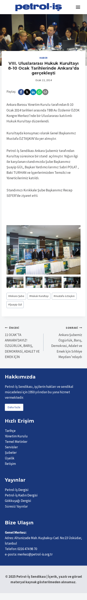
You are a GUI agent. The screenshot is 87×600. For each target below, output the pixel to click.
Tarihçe (10, 430)
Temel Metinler (16, 441)
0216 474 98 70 (27, 549)
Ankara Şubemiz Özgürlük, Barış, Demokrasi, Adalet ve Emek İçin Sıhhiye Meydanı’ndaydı (66, 342)
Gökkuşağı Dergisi (18, 500)
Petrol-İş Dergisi (16, 490)
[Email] (45, 92)
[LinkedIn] (33, 92)
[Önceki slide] (9, 250)
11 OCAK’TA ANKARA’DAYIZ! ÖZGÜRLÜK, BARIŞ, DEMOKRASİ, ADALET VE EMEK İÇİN (22, 342)
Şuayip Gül (15, 304)
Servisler (11, 447)
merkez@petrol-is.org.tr (35, 554)
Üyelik (9, 458)
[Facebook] (21, 92)
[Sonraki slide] (77, 250)
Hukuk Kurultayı (39, 296)
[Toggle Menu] (78, 7)
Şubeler (11, 452)
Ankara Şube (16, 296)
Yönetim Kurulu (16, 436)
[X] (27, 92)
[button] (14, 282)
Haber (43, 57)
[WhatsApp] (39, 92)
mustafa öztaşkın (64, 296)
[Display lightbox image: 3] (43, 250)
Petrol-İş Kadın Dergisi (21, 495)
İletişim (10, 463)
